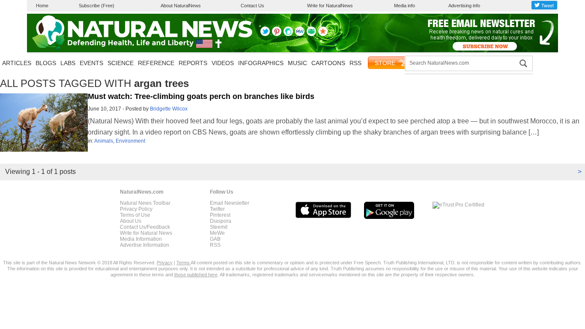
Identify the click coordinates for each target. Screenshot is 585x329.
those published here (196, 274)
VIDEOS (223, 63)
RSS (355, 63)
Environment (130, 141)
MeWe (217, 233)
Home (42, 5)
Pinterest (220, 215)
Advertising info (464, 5)
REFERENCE (156, 63)
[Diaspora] (323, 34)
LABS (67, 63)
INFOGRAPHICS (261, 63)
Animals (103, 141)
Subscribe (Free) (96, 5)
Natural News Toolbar (145, 203)
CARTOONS (328, 63)
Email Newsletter (229, 203)
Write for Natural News (146, 233)
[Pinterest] (276, 34)
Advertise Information (144, 245)
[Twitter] (265, 34)
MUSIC (297, 63)
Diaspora (220, 221)
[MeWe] (299, 34)
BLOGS (46, 63)
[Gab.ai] (311, 34)
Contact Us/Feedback (145, 227)
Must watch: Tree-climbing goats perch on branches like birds (201, 96)
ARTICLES (16, 63)
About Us (130, 221)
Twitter (217, 209)
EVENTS (91, 63)
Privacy (165, 262)
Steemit (218, 227)
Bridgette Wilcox (169, 109)
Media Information (141, 239)
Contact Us (252, 5)
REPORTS (193, 63)
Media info (404, 5)
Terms (183, 262)
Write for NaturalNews (330, 5)
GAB (215, 239)
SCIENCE (120, 63)
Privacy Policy (136, 209)
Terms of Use (135, 215)
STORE (385, 63)
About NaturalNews (181, 5)
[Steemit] (288, 34)
